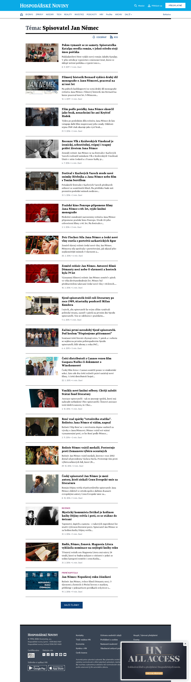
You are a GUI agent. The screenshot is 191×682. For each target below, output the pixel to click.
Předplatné (175, 5)
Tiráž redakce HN (83, 640)
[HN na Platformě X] (44, 654)
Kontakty (80, 635)
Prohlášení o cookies (109, 640)
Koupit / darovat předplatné (145, 635)
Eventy (136, 640)
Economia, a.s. (46, 639)
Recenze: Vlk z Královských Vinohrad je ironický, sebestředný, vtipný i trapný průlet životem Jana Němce (87, 145)
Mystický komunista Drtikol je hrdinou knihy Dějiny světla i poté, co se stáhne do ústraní (89, 516)
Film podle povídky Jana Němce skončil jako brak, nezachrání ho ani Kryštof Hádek (88, 112)
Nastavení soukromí (108, 644)
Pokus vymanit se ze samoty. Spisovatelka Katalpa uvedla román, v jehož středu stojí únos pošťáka (90, 48)
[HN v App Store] (56, 668)
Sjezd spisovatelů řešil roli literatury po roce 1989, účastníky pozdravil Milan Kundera (88, 301)
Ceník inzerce (81, 653)
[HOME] (21, 14)
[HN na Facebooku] (48, 654)
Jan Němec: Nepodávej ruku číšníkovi (86, 577)
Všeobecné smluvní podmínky (113, 648)
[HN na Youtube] (64, 654)
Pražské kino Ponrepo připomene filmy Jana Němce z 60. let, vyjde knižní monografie (87, 209)
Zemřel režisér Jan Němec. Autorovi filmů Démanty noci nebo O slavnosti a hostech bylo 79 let (89, 269)
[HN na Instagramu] (52, 654)
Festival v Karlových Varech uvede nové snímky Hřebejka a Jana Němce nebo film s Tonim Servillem (89, 177)
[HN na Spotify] (60, 654)
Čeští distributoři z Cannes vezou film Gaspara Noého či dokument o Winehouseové (86, 362)
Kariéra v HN (81, 648)
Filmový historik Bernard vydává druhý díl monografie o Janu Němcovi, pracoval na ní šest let (90, 81)
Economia (80, 644)
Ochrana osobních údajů (110, 635)
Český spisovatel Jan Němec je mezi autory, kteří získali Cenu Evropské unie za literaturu (90, 479)
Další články (71, 605)
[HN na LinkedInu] (56, 654)
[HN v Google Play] (37, 668)
